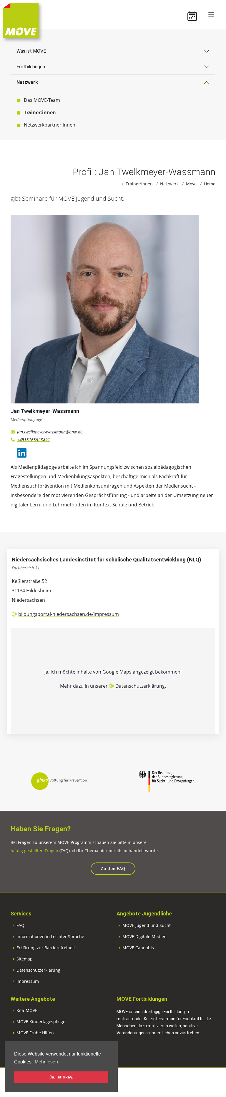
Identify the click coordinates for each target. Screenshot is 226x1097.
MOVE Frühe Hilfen (35, 1033)
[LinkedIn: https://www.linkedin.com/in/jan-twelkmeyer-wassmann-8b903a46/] (21, 453)
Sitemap (24, 959)
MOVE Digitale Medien (144, 937)
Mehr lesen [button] (46, 1061)
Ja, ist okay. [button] (61, 1077)
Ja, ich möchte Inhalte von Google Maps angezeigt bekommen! (113, 672)
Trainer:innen (40, 112)
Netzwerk (27, 82)
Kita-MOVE (26, 1010)
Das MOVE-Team (42, 100)
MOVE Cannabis (138, 948)
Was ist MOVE (31, 51)
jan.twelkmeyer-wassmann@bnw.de (49, 432)
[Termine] (194, 14)
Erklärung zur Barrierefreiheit (45, 948)
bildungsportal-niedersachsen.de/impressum (68, 614)
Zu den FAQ (113, 868)
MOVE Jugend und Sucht (146, 925)
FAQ (20, 925)
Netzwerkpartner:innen (49, 125)
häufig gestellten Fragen (34, 850)
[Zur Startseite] (21, 20)
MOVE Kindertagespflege (40, 1022)
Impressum (27, 981)
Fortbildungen (30, 66)
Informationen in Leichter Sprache (50, 937)
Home (209, 184)
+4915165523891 (33, 439)
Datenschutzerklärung (140, 686)
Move (191, 184)
